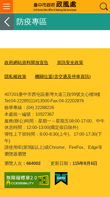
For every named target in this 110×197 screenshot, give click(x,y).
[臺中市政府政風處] (55, 6)
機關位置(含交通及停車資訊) (63, 76)
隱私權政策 (15, 76)
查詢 (103, 6)
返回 (7, 21)
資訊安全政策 (70, 62)
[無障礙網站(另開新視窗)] (27, 180)
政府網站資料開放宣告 (26, 62)
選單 (6, 6)
